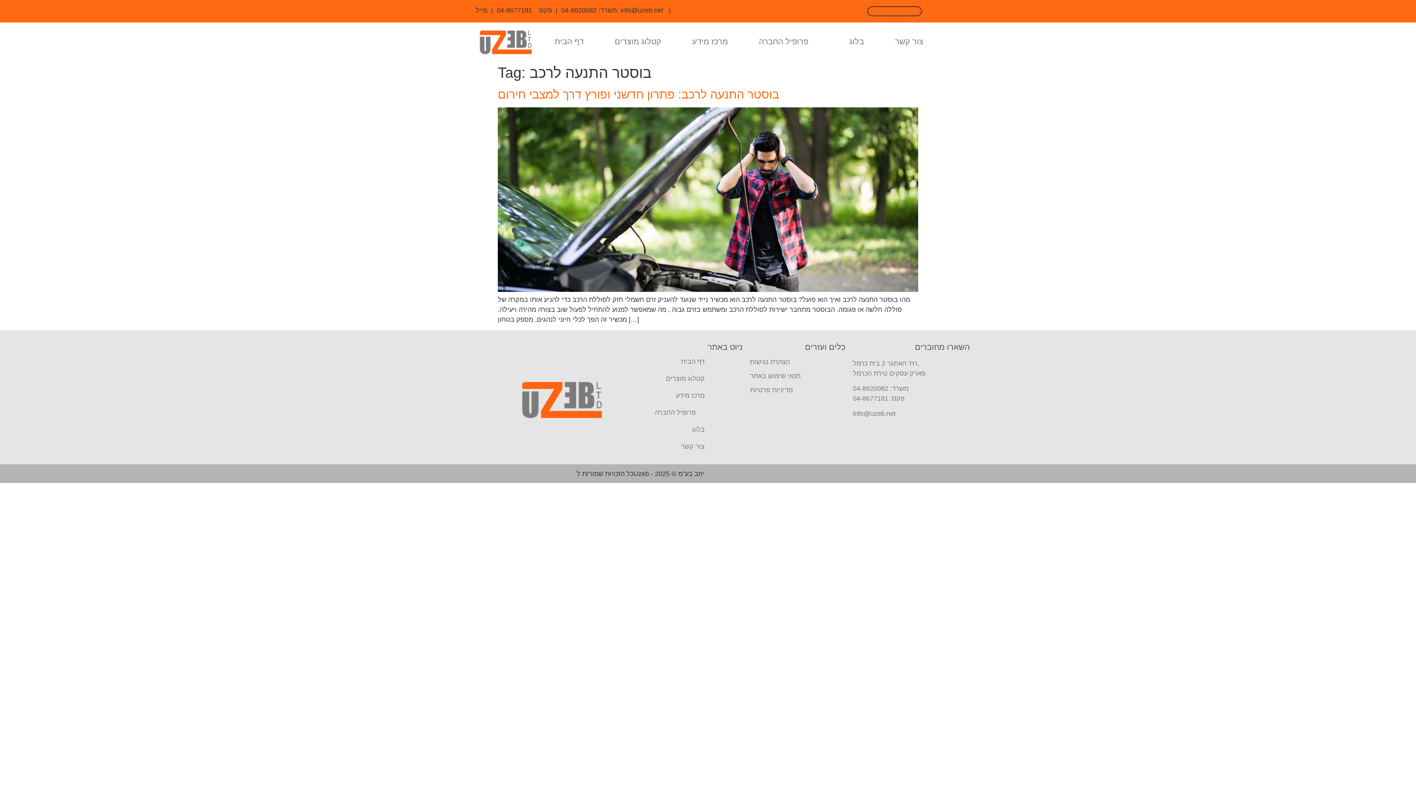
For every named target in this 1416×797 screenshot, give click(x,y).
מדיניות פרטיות (771, 390)
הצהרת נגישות (770, 362)
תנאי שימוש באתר (775, 376)
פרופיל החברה (783, 41)
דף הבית (569, 41)
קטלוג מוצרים (638, 41)
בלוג (856, 41)
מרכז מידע (710, 41)
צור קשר (909, 41)
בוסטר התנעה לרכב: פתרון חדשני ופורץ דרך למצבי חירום (638, 94)
